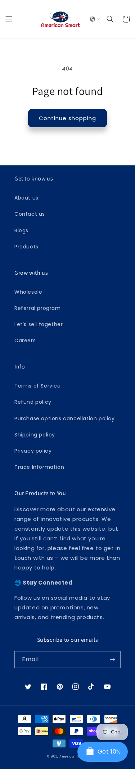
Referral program (37, 308)
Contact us (29, 214)
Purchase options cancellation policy (64, 418)
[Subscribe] (112, 659)
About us (26, 197)
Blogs (21, 230)
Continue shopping (67, 118)
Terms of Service (37, 385)
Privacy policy (32, 450)
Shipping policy (34, 434)
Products (26, 246)
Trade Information (39, 467)
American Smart (73, 756)
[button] (9, 19)
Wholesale (28, 292)
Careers (25, 340)
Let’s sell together (38, 324)
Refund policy (32, 402)
